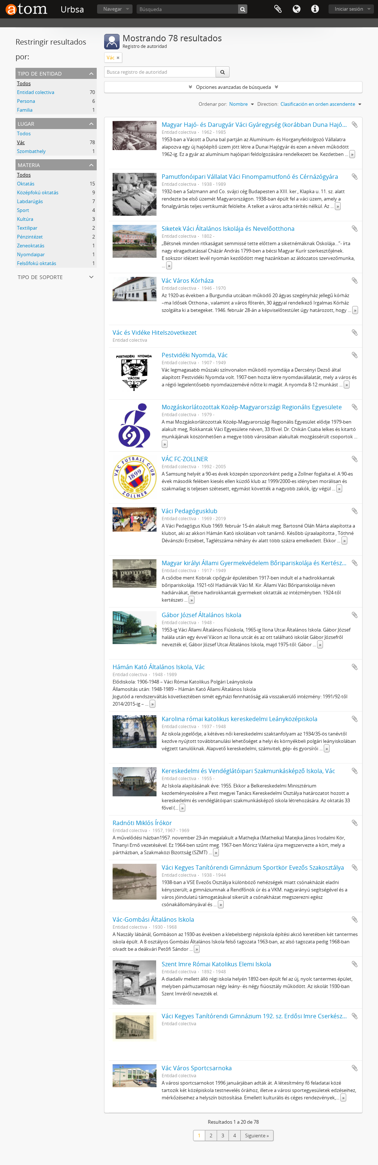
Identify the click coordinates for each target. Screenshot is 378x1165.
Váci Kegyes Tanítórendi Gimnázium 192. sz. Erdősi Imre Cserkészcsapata (263, 1016)
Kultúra (25, 219)
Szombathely (31, 151)
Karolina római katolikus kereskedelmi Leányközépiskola (239, 719)
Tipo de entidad (40, 73)
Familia (24, 110)
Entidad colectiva (35, 92)
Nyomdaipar (31, 254)
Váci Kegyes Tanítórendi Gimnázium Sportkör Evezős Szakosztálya (253, 867)
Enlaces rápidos (315, 9)
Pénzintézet (30, 236)
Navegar (112, 9)
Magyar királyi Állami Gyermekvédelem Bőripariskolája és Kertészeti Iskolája (266, 563)
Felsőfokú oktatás (36, 263)
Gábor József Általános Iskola (201, 615)
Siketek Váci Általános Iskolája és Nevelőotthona (228, 229)
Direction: (267, 104)
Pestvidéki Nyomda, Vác (195, 355)
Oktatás (25, 183)
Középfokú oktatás (37, 192)
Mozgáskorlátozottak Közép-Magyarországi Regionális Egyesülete (252, 407)
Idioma (296, 9)
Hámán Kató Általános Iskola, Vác (159, 667)
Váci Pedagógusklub (189, 511)
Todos (24, 83)
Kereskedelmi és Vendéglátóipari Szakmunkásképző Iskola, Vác (248, 771)
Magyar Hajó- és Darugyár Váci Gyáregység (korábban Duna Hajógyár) (259, 125)
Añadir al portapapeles (354, 124)
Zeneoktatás (30, 245)
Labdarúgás (30, 201)
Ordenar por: (213, 104)
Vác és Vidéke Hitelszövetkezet (155, 332)
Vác (21, 142)
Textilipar (27, 228)
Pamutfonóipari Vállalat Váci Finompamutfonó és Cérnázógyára (250, 177)
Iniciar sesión (349, 9)
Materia (29, 164)
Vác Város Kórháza (188, 281)
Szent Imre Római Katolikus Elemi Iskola (216, 964)
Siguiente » (257, 1135)
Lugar (26, 123)
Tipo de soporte (40, 276)
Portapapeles (278, 9)
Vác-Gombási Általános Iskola (153, 919)
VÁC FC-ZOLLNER (185, 459)
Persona (26, 101)
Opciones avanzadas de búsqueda (233, 87)
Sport (23, 210)
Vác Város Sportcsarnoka (197, 1068)
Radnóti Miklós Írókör (142, 823)
